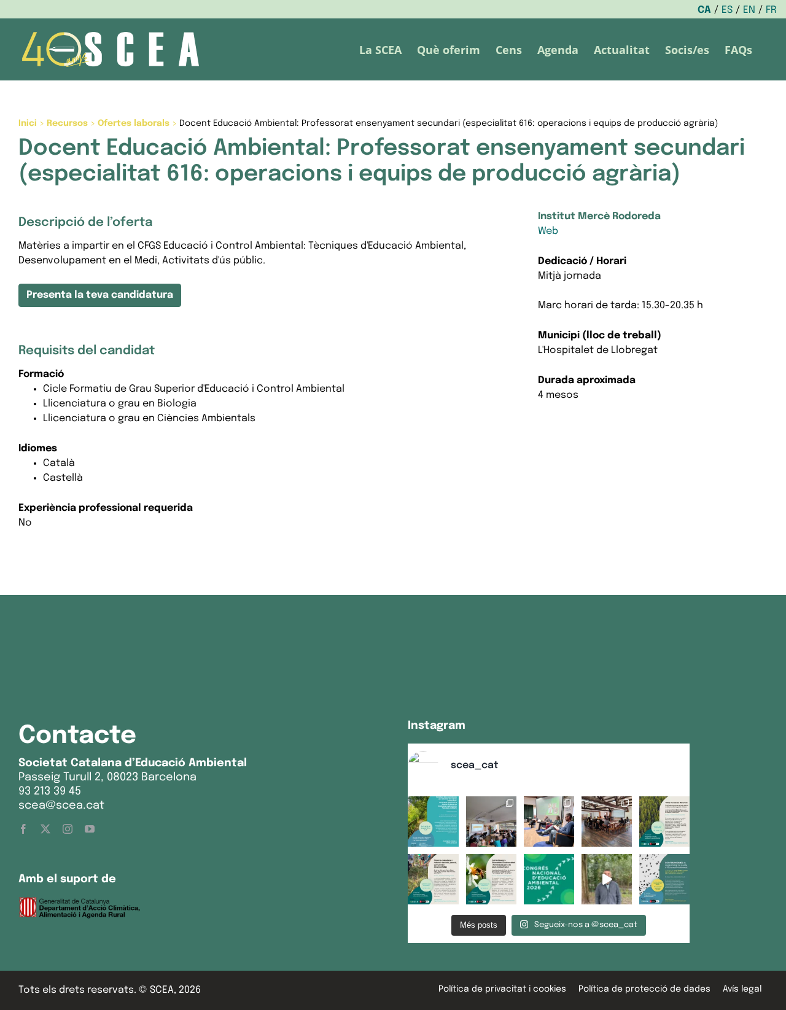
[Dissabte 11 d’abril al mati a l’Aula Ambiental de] (491, 821)
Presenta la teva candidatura (99, 295)
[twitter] (45, 829)
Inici (27, 123)
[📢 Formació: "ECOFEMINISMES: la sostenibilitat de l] (664, 879)
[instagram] (67, 829)
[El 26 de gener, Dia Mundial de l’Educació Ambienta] (549, 879)
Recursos (67, 123)
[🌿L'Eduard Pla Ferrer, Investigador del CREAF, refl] (607, 879)
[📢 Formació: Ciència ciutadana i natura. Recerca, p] (433, 879)
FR (771, 10)
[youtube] (90, 829)
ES (727, 10)
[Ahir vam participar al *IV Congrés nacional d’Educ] (549, 821)
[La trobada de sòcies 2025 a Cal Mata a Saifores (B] (607, 821)
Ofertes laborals (133, 123)
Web (548, 231)
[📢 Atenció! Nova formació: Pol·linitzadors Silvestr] (491, 879)
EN (749, 10)
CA (704, 10)
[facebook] (23, 829)
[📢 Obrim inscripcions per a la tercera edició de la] (433, 821)
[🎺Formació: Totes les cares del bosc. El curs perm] (664, 821)
